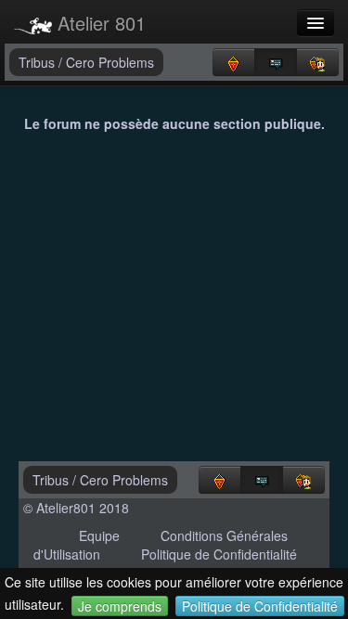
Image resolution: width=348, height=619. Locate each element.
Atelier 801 (99, 22)
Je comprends (119, 606)
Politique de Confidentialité (260, 606)
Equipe (99, 535)
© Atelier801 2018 (76, 507)
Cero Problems (110, 62)
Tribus (38, 62)
